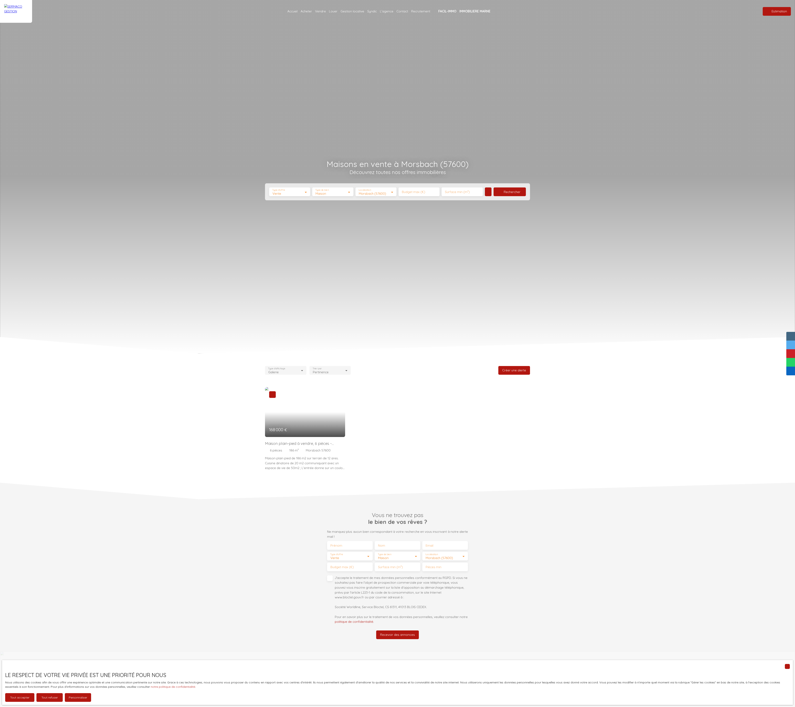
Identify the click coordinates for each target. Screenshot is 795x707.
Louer (333, 11)
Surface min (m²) (457, 192)
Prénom (336, 545)
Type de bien (322, 190)
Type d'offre (278, 190)
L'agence (386, 11)
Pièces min (433, 567)
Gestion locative (352, 11)
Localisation (365, 190)
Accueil (292, 11)
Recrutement (420, 11)
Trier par (317, 368)
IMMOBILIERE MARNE (474, 11)
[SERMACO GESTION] (16, 11)
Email (429, 545)
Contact (402, 11)
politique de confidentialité (354, 621)
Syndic (372, 11)
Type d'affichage (276, 368)
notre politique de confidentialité (173, 687)
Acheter (306, 11)
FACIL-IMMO (447, 11)
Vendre (320, 11)
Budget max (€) (413, 192)
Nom (381, 545)
